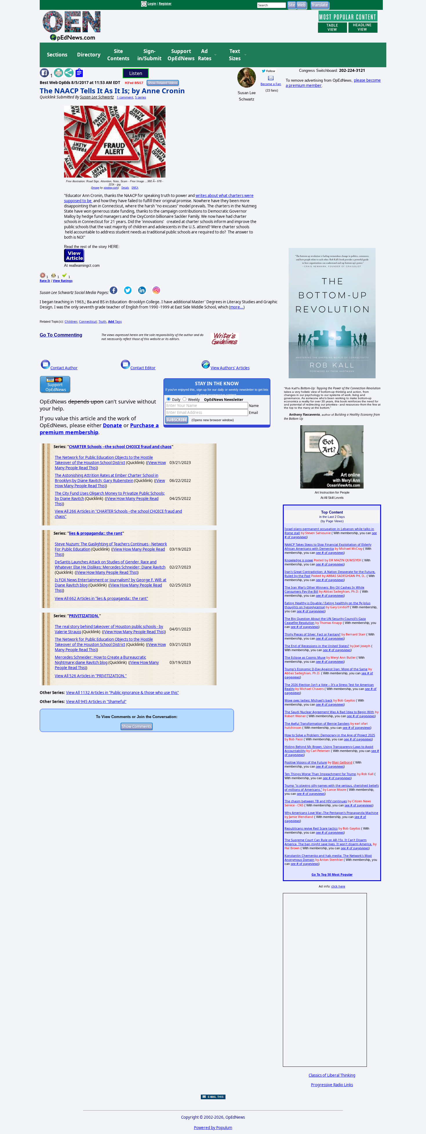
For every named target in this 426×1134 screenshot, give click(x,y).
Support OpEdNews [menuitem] (179, 55)
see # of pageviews (330, 553)
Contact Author (64, 367)
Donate (112, 425)
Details (125, 187)
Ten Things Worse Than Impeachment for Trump (320, 774)
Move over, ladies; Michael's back (308, 700)
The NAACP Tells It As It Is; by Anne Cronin (112, 90)
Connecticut (88, 321)
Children (71, 321)
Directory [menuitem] (88, 54)
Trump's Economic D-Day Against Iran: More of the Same (326, 669)
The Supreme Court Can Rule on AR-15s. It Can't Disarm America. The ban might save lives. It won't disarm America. (328, 842)
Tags (115, 321)
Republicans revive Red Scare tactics (311, 828)
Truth (102, 321)
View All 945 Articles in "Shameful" (96, 701)
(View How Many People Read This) (106, 572)
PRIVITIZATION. (84, 615)
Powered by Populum (213, 1127)
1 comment (125, 97)
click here (338, 886)
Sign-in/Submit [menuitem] (148, 55)
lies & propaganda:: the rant (95, 533)
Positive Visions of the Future (306, 762)
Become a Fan (271, 84)
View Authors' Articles (230, 367)
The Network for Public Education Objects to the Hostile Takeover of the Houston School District (104, 460)
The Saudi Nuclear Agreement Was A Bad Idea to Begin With (329, 712)
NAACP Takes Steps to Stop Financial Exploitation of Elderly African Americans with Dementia (328, 547)
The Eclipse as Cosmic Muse (305, 657)
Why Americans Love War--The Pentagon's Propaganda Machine (331, 813)
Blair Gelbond (342, 762)
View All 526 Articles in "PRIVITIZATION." (91, 675)
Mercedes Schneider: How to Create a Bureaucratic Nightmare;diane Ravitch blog (100, 660)
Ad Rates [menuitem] (204, 55)
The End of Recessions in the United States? (317, 646)
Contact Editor (143, 367)
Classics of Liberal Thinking (332, 1075)
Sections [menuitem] (57, 54)
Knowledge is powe (299, 560)
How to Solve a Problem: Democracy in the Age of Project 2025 (330, 735)
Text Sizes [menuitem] (235, 55)
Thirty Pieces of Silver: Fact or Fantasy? (313, 634)
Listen (135, 73)
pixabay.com (111, 187)
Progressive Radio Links (332, 1084)
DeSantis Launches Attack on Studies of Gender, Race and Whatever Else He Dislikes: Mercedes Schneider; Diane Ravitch (110, 564)
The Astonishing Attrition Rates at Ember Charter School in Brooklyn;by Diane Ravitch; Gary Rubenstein (106, 478)
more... (236, 307)
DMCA (135, 187)
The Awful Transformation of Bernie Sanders (317, 724)
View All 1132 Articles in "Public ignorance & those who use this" (122, 692)
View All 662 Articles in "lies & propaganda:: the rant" (101, 598)
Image (95, 187)
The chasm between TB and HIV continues (316, 801)
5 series (140, 97)
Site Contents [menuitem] (118, 55)
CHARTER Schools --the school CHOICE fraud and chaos (120, 446)
